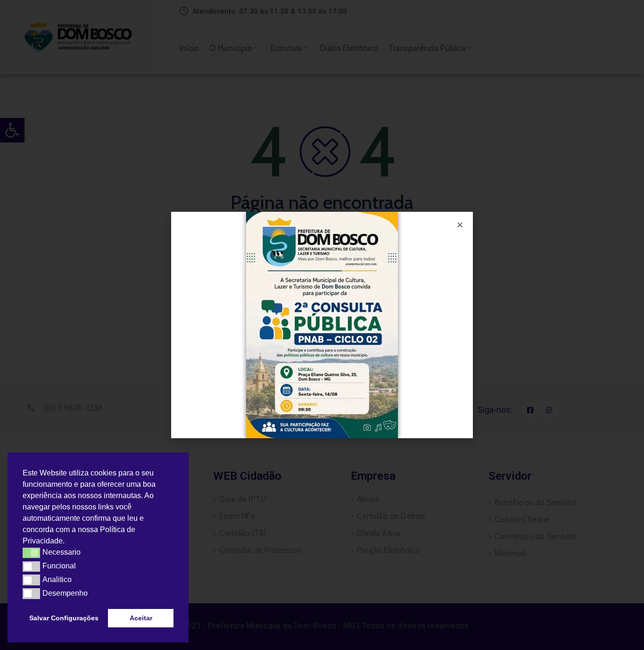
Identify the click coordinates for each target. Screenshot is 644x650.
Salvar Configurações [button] (64, 618)
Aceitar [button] (141, 618)
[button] (67, 542)
